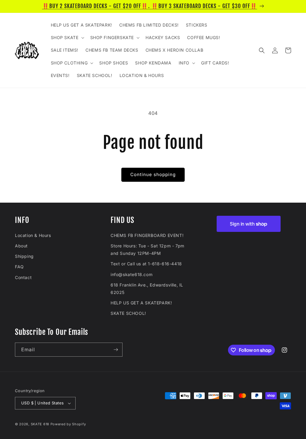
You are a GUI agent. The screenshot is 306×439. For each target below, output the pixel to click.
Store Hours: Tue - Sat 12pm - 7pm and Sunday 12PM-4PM (147, 249)
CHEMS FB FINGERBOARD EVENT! (147, 235)
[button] (67, 37)
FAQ (19, 266)
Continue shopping (153, 174)
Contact (23, 277)
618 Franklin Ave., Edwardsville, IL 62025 (147, 288)
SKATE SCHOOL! (128, 313)
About (21, 245)
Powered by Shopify (68, 424)
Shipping (24, 256)
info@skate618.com (131, 274)
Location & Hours (33, 235)
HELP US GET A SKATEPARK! (141, 302)
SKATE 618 (40, 424)
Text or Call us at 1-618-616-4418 (146, 263)
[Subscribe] (115, 350)
